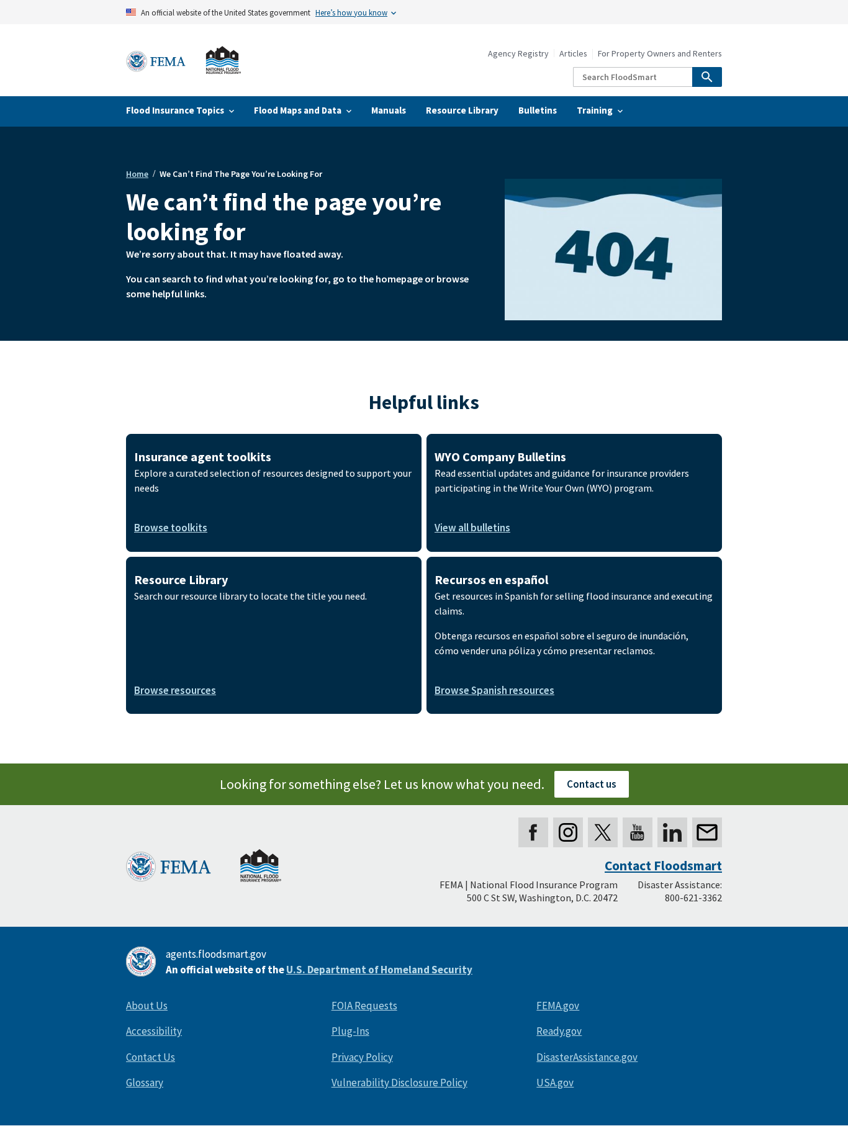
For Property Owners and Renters (660, 54)
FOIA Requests (364, 1005)
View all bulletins (472, 527)
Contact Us (150, 1057)
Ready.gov (559, 1031)
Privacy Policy (362, 1057)
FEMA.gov (557, 1005)
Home (137, 173)
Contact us (591, 784)
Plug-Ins (350, 1031)
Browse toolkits (170, 527)
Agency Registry (518, 54)
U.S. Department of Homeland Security (379, 969)
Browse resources (175, 690)
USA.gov (555, 1082)
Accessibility (154, 1031)
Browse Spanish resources (494, 690)
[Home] (183, 60)
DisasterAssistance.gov (587, 1057)
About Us (147, 1005)
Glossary (144, 1082)
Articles (573, 54)
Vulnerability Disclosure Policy (399, 1082)
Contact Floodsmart (663, 865)
